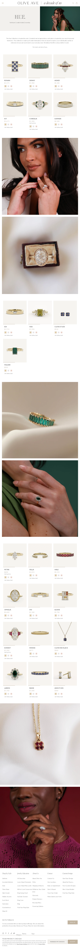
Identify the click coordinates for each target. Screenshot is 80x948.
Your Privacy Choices (22, 944)
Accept (72, 941)
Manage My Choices (57, 941)
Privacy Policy (41, 944)
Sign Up (72, 922)
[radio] (5, 86)
